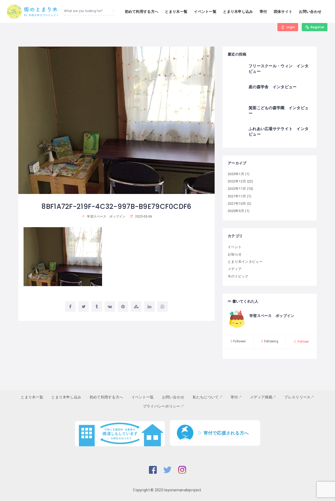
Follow (303, 341)
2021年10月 (237, 203)
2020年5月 (236, 211)
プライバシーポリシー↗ (163, 406)
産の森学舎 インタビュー (273, 87)
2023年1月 (236, 174)
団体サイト (283, 11)
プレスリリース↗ (299, 397)
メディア (235, 269)
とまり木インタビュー (245, 262)
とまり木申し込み (238, 11)
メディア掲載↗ (263, 397)
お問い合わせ (310, 11)
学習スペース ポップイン (271, 315)
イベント (235, 247)
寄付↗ (236, 397)
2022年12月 (237, 181)
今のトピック (238, 276)
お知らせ (235, 254)
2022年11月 (237, 189)
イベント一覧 (205, 11)
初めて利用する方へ (142, 11)
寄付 (263, 11)
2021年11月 (237, 196)
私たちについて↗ (207, 397)
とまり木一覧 (176, 11)
